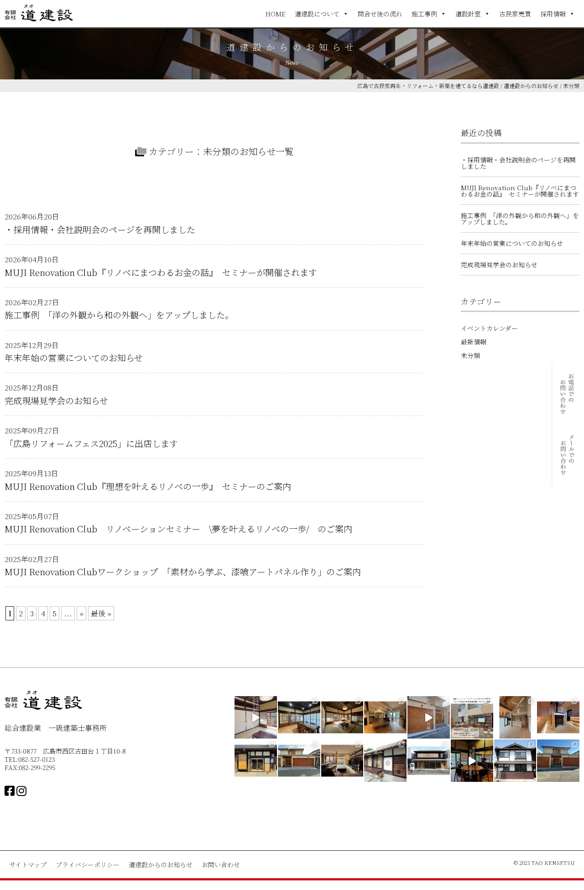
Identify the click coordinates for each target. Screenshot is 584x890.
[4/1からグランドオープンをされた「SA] (558, 717)
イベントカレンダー (489, 328)
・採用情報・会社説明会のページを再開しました (100, 228)
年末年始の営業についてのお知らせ (74, 356)
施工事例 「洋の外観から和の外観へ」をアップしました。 (119, 313)
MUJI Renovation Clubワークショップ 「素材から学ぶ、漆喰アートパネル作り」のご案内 (183, 570)
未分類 (470, 355)
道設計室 (468, 13)
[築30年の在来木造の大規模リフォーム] (342, 760)
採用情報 (553, 13)
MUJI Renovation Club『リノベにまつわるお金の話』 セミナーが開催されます (161, 271)
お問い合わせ (221, 864)
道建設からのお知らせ (161, 864)
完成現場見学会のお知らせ (56, 399)
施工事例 (424, 13)
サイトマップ (28, 864)
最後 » (101, 613)
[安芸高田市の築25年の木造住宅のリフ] (515, 717)
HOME (276, 13)
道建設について (317, 13)
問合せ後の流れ (380, 13)
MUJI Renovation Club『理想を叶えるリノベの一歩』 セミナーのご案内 (148, 485)
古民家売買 (515, 13)
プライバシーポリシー (88, 864)
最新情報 (473, 341)
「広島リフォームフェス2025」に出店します (91, 442)
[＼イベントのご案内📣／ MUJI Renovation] (472, 717)
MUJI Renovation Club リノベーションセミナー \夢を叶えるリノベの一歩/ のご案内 (178, 527)
